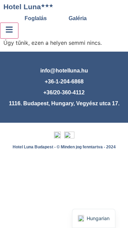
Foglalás (36, 18)
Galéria (78, 18)
